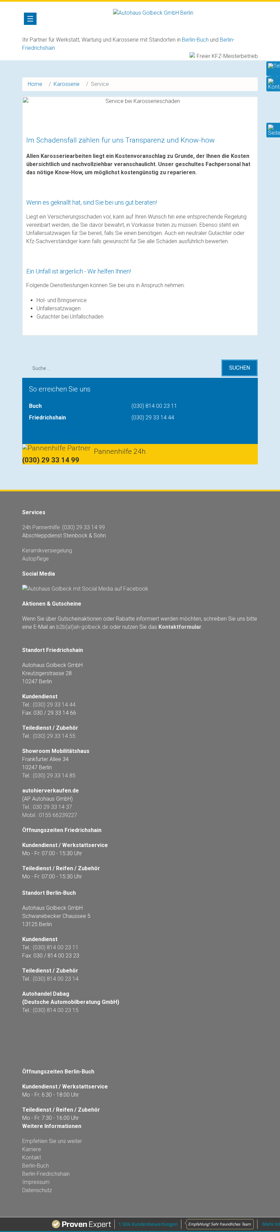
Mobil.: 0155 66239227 (49, 815)
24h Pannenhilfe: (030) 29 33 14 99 (63, 527)
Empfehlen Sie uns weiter (52, 1141)
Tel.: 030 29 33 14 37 (47, 807)
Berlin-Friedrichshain (46, 1174)
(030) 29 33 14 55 (54, 736)
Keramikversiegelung (47, 550)
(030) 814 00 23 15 (56, 1010)
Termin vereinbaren (58, 432)
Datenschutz (37, 1190)
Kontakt (31, 1157)
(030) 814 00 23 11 (154, 406)
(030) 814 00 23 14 (56, 979)
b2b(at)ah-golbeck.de (82, 627)
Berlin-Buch (195, 39)
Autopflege (35, 558)
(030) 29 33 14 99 (50, 460)
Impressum (36, 1182)
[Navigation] (30, 19)
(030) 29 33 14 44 (152, 417)
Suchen (239, 368)
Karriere (31, 1149)
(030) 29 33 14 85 (54, 775)
